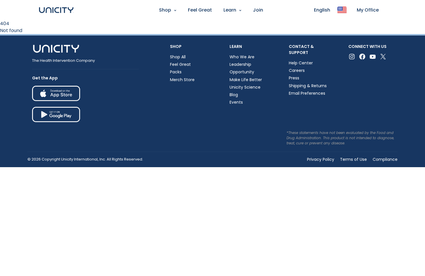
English (322, 10)
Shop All (178, 57)
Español (11, 25)
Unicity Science (245, 87)
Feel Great (200, 10)
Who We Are (242, 57)
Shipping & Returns (308, 86)
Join (258, 10)
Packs (176, 72)
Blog (234, 95)
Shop (165, 10)
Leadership (240, 64)
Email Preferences (307, 93)
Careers (297, 70)
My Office (368, 10)
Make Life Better (246, 80)
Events (236, 102)
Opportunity (242, 72)
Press (294, 78)
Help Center (301, 63)
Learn (229, 10)
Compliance (385, 159)
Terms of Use (353, 159)
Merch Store (182, 80)
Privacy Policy (320, 159)
